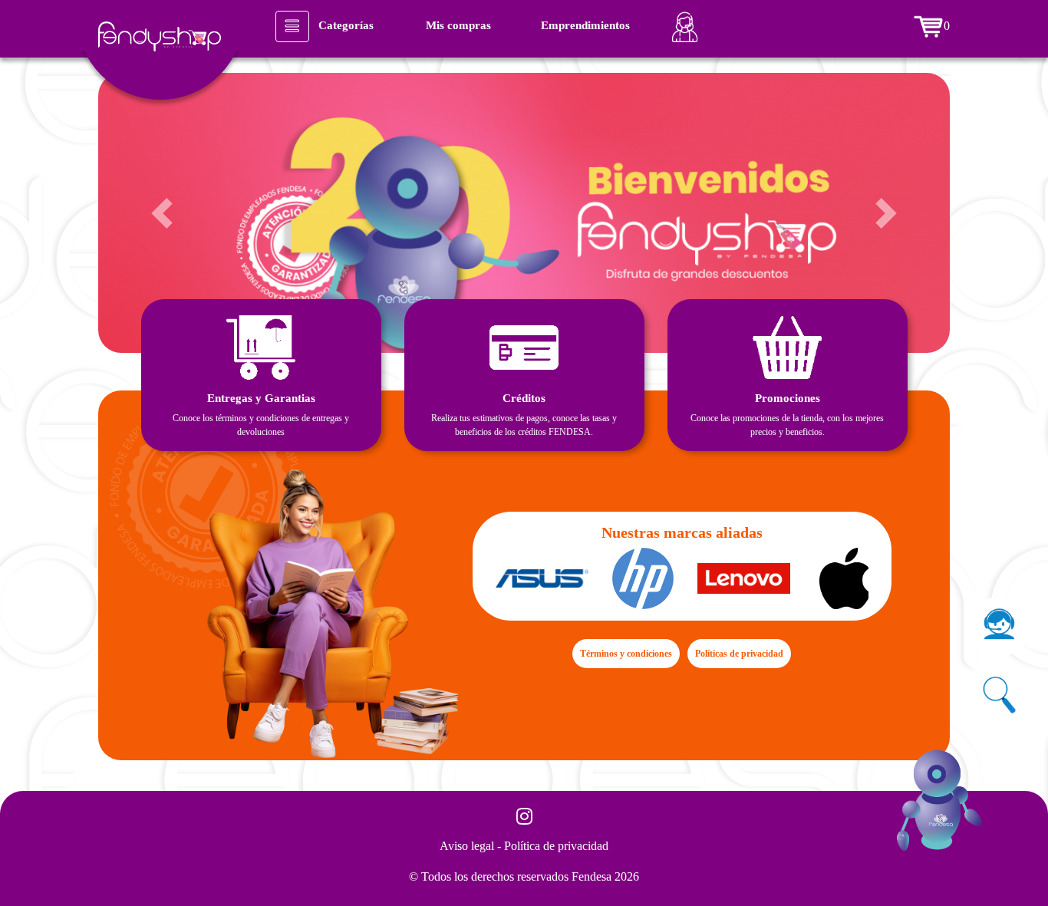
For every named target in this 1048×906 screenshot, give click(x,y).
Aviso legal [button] (468, 845)
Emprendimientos (585, 25)
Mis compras (458, 25)
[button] (162, 213)
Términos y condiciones (626, 653)
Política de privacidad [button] (556, 845)
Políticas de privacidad (739, 653)
